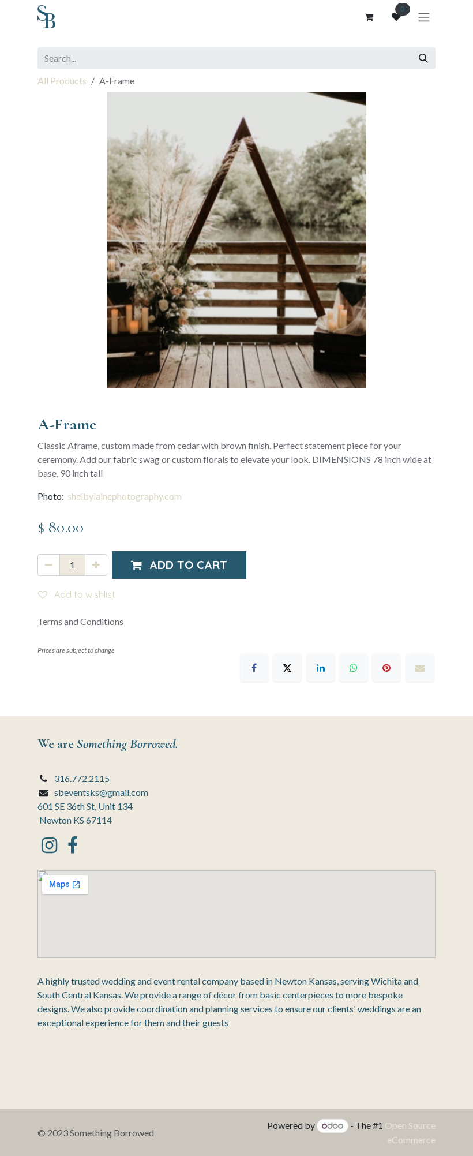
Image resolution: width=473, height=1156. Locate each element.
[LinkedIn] (321, 668)
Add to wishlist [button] (83, 594)
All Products (62, 80)
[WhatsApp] (353, 668)
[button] (179, 565)
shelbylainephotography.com (124, 496)
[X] (287, 668)
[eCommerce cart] (368, 16)
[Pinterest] (386, 668)
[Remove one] (48, 565)
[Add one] (96, 565)
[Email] (420, 668)
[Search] (423, 58)
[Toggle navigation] (424, 17)
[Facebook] (254, 668)
